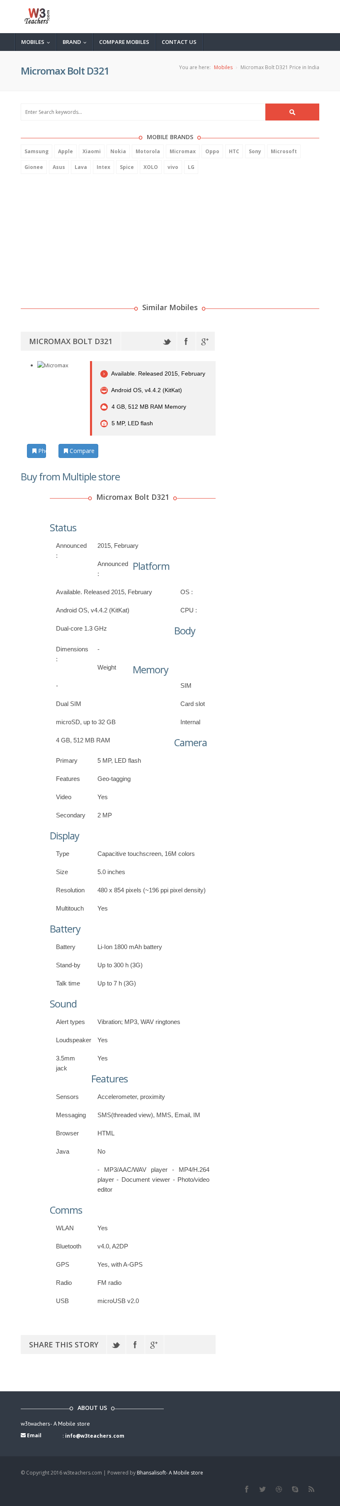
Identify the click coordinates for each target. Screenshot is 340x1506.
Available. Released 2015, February (157, 373)
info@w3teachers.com (94, 1435)
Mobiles (37, 42)
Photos (41, 451)
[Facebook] (186, 341)
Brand (76, 42)
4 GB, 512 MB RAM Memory (148, 406)
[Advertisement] (83, 234)
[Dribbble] (279, 1489)
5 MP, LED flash (131, 423)
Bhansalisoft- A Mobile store (170, 1472)
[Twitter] (167, 341)
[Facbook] (246, 1489)
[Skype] (295, 1489)
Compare (81, 451)
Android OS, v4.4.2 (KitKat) (146, 390)
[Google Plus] (205, 341)
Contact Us (179, 42)
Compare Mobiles (124, 42)
